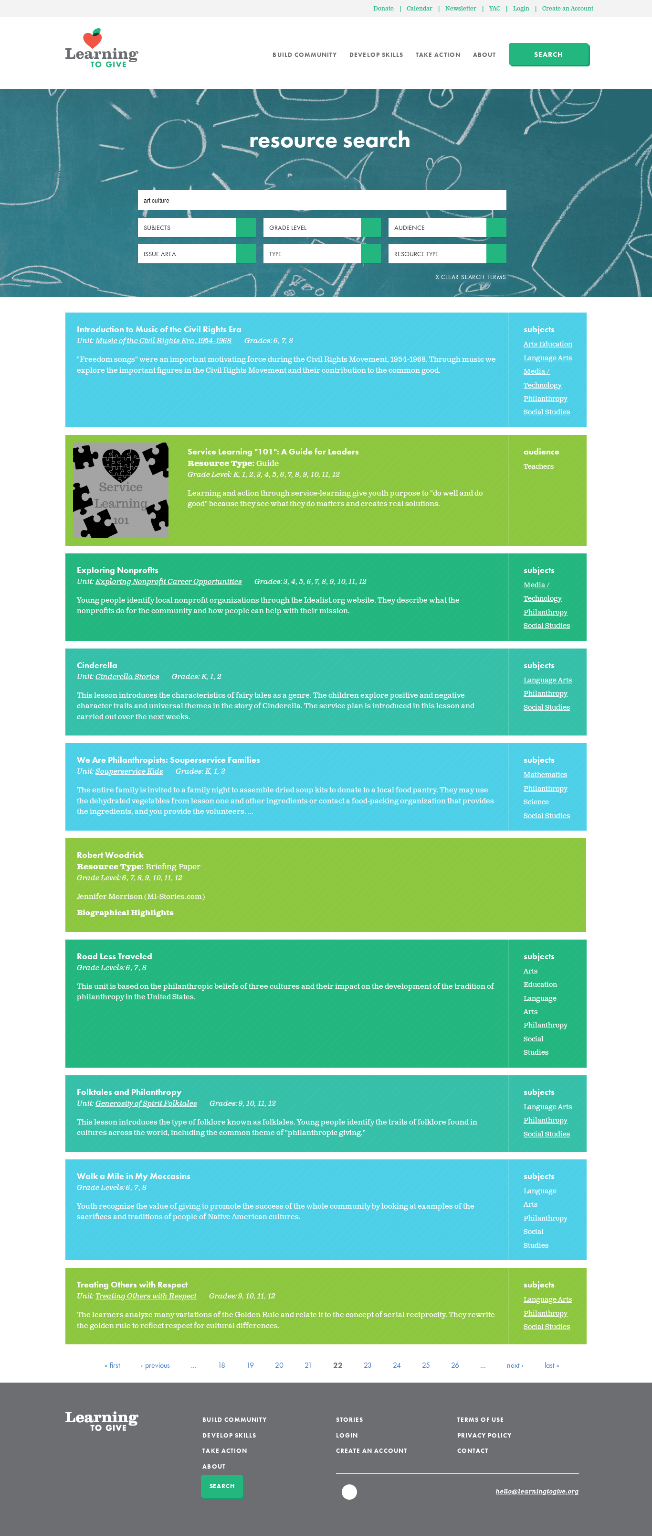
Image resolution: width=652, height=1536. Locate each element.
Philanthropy (546, 398)
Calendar (419, 9)
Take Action (438, 55)
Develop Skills (376, 55)
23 (368, 1365)
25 (426, 1365)
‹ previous (155, 1365)
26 (455, 1365)
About (484, 55)
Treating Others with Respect (132, 1284)
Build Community (305, 55)
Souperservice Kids (129, 772)
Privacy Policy (484, 1435)
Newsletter (460, 9)
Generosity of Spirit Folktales (146, 1104)
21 (308, 1365)
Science (536, 802)
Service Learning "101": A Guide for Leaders (273, 451)
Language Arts (548, 358)
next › (515, 1365)
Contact (472, 1451)
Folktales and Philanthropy (129, 1091)
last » (552, 1365)
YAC (494, 9)
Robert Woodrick (110, 854)
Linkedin (350, 1496)
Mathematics (545, 774)
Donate (383, 9)
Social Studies (547, 412)
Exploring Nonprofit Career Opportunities (168, 582)
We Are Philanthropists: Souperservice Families (168, 759)
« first (112, 1365)
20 (279, 1365)
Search (548, 54)
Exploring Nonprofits (117, 569)
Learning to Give (101, 47)
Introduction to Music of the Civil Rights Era (159, 329)
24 (397, 1365)
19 (250, 1365)
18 (221, 1365)
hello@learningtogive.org (537, 1492)
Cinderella (97, 665)
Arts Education (548, 344)
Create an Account (567, 9)
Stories (349, 1420)
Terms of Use (481, 1420)
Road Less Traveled (114, 956)
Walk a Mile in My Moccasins (133, 1175)
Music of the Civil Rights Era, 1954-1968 (163, 341)
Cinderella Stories (127, 677)
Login (521, 9)
